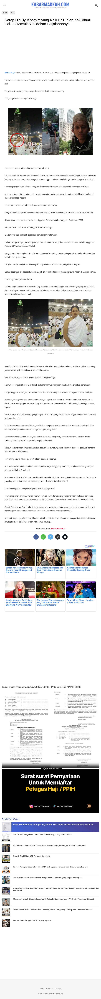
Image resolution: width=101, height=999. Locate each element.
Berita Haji (10, 72)
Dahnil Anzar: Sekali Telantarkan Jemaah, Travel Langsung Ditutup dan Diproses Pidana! (52, 910)
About (41, 989)
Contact (49, 989)
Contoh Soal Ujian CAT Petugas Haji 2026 (31, 856)
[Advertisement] (50, 49)
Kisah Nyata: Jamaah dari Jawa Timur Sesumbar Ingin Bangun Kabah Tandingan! (49, 845)
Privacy (58, 989)
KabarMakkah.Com (56, 994)
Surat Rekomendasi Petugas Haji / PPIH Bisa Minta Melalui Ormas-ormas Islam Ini (53, 824)
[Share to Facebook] (36, 537)
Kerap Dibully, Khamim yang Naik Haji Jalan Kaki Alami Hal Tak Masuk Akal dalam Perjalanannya (48, 22)
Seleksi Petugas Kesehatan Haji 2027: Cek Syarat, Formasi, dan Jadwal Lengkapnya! (51, 867)
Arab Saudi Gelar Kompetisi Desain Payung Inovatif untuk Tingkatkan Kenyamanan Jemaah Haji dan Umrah (56, 889)
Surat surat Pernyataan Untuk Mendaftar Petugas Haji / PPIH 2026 (41, 687)
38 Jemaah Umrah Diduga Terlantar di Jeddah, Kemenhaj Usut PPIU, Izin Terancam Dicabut (53, 899)
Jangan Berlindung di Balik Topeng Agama (32, 920)
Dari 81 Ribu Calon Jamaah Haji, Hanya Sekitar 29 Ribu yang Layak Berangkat (47, 877)
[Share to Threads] (57, 537)
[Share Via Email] (65, 537)
